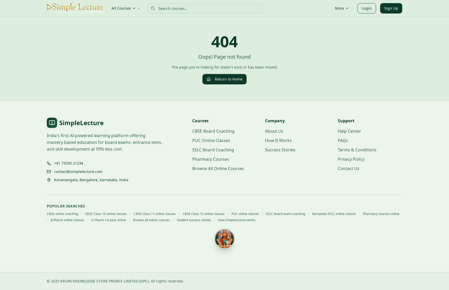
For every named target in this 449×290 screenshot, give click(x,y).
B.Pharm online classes (67, 220)
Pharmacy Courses (210, 159)
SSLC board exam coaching (285, 214)
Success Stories (280, 150)
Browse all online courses (151, 220)
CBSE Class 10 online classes (106, 214)
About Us (274, 131)
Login (367, 8)
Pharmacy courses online (381, 214)
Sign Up (391, 8)
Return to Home (228, 79)
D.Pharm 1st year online (108, 220)
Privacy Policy (351, 159)
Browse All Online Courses (218, 168)
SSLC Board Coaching (213, 150)
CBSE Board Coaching (213, 131)
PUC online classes (245, 214)
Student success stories (194, 220)
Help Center (349, 131)
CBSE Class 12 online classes (203, 214)
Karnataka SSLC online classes (334, 214)
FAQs (343, 140)
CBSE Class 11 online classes (155, 214)
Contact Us (348, 168)
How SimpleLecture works (236, 220)
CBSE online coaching (62, 214)
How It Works (278, 140)
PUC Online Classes (211, 140)
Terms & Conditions (357, 150)
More (339, 8)
